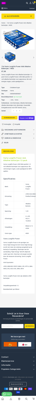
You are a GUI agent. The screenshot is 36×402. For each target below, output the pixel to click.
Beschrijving (8, 151)
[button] (27, 3)
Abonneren (29, 326)
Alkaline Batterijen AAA (8, 105)
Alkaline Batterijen (26, 103)
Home (3, 23)
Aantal (3, 111)
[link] (2, 399)
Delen (6, 142)
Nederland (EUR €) (17, 384)
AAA (12, 100)
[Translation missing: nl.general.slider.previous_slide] (2, 57)
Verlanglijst (7, 124)
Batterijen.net (12, 377)
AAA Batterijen (14, 103)
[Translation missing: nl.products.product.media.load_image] (10, 57)
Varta (12, 90)
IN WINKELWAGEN (9, 117)
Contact (32, 8)
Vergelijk (17, 124)
